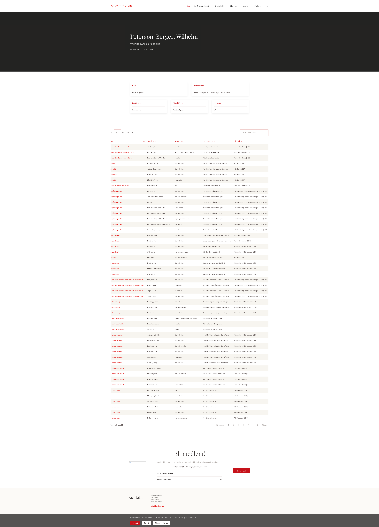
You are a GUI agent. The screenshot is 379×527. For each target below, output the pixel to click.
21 (257, 425)
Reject (146, 523)
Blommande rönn (116, 335)
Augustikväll (115, 246)
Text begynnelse (209, 141)
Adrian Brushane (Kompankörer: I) (122, 147)
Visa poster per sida (122, 132)
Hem (188, 6)
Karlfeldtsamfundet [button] (201, 6)
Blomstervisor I (116, 390)
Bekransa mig (115, 302)
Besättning (179, 141)
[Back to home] (121, 6)
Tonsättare (151, 141)
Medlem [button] (257, 6)
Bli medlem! (241, 471)
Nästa (264, 425)
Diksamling (238, 141)
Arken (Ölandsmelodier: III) (120, 186)
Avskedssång (115, 263)
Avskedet (114, 257)
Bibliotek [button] (233, 6)
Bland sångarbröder (117, 318)
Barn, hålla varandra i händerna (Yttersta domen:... (127, 280)
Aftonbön (114, 163)
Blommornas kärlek (117, 368)
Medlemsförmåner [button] (164, 479)
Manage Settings (161, 523)
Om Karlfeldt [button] (219, 6)
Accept (135, 523)
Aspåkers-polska (138, 92)
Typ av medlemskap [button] (164, 473)
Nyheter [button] (245, 6)
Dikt (112, 141)
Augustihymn (115, 235)
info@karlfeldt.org (157, 506)
